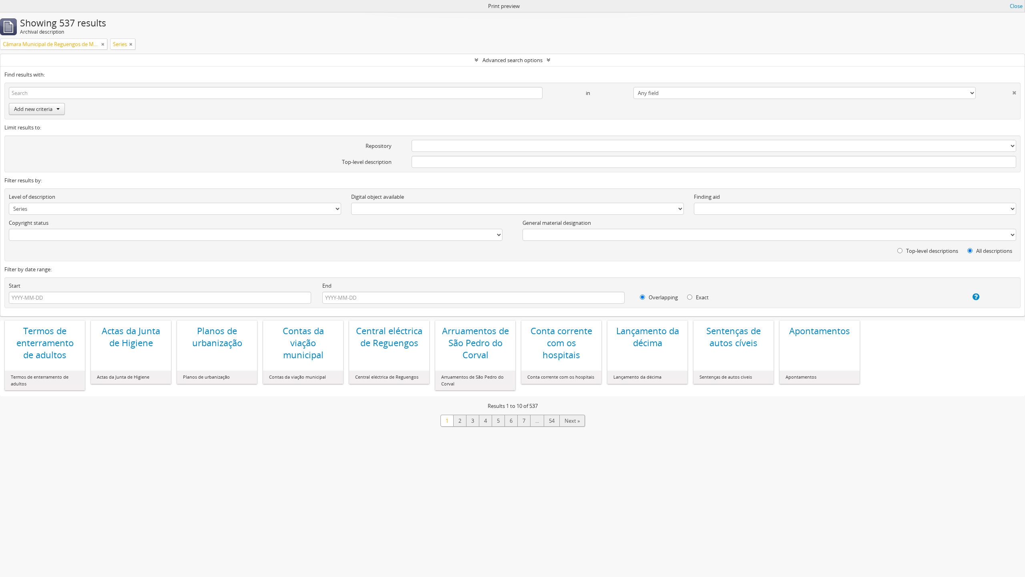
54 (552, 420)
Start (14, 285)
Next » (572, 420)
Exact (702, 297)
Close (1016, 6)
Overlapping (662, 297)
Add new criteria (33, 109)
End (327, 285)
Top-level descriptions (931, 250)
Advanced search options (512, 60)
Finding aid (707, 196)
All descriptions (993, 250)
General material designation (557, 222)
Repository (379, 145)
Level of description (32, 196)
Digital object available (377, 196)
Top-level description (367, 161)
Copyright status (28, 222)
